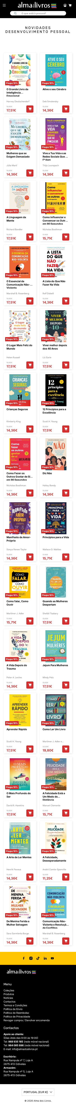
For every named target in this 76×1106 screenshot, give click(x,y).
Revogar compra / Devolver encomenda (27, 1020)
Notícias (8, 997)
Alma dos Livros (42, 1100)
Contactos (9, 1001)
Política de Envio (13, 1009)
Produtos (9, 994)
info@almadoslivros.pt (25, 1049)
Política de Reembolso (16, 1012)
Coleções (9, 990)
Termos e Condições (15, 1005)
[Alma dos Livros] (37, 5)
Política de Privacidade (17, 1016)
